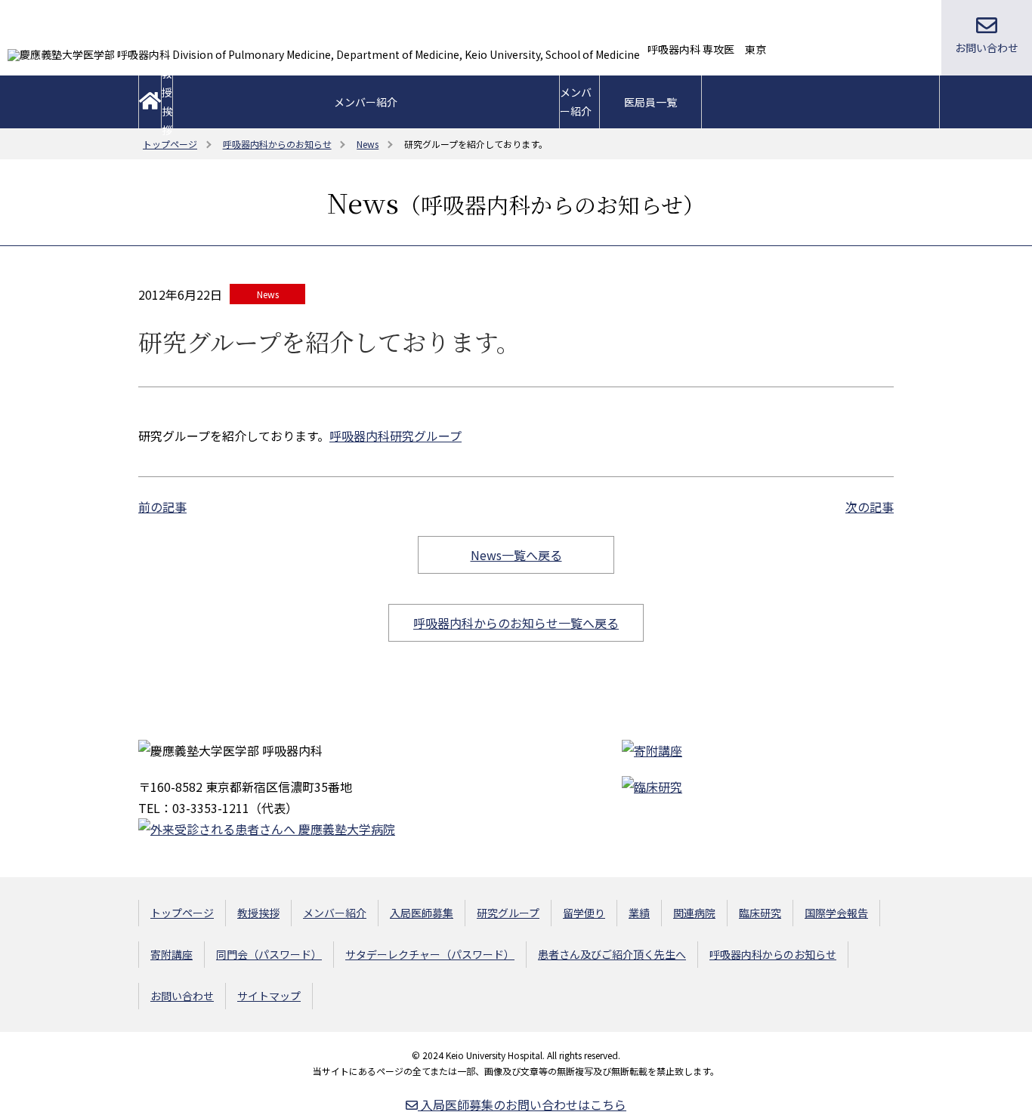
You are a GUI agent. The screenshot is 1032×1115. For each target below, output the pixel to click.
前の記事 (162, 506)
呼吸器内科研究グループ (395, 436)
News (268, 294)
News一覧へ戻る (516, 555)
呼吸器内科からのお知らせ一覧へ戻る (516, 623)
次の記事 (869, 506)
